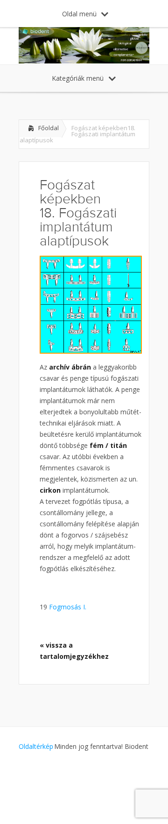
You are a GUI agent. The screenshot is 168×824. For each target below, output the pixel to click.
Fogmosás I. (66, 606)
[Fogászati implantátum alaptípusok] (91, 305)
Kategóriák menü (78, 78)
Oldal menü (79, 13)
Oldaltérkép (36, 746)
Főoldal (48, 128)
